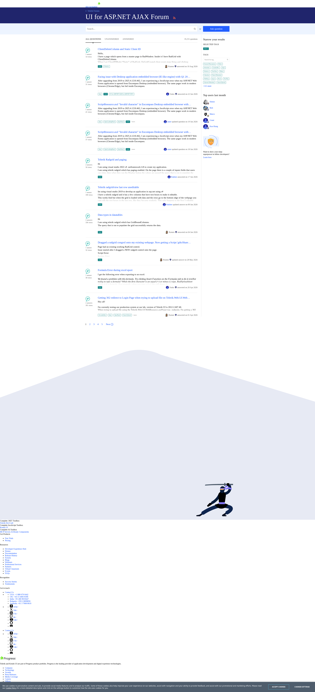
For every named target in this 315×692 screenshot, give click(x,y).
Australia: (20, 603)
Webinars (8, 562)
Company (9, 668)
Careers (8, 679)
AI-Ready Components (20, 532)
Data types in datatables (110, 215)
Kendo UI (4, 527)
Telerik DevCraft (6, 523)
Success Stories (11, 582)
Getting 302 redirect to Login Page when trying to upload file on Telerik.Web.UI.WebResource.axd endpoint (144, 297)
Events (7, 571)
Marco (212, 114)
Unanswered (112, 39)
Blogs (7, 560)
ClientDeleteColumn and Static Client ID (119, 49)
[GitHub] (11, 623)
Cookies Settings (302, 687)
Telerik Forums (93, 11)
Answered (128, 39)
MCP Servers (5, 532)
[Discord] (11, 626)
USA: (19, 594)
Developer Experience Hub (15, 549)
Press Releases (10, 675)
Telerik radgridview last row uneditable (118, 187)
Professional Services (13, 564)
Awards (8, 672)
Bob (211, 108)
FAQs (7, 573)
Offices (8, 681)
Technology (9, 670)
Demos (7, 551)
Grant (212, 120)
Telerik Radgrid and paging (112, 159)
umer (169, 122)
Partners (8, 567)
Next (108, 324)
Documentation (11, 553)
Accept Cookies (278, 687)
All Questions (93, 39)
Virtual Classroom (12, 569)
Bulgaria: (20, 601)
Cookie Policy (11, 688)
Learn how (207, 157)
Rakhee (174, 177)
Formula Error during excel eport (115, 270)
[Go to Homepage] (99, 7)
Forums (8, 558)
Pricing (7, 540)
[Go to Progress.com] (8, 659)
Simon (212, 102)
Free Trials (9, 538)
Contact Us (9, 592)
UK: (19, 597)
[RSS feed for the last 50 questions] (174, 17)
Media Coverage (11, 677)
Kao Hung (214, 126)
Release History (11, 555)
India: (19, 599)
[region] (157, 687)
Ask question (216, 29)
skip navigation (91, 7)
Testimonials (10, 584)
